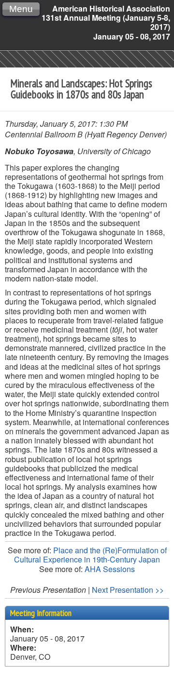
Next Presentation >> (128, 589)
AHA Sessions (110, 568)
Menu (21, 9)
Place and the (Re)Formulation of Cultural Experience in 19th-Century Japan (90, 555)
